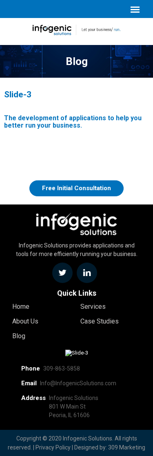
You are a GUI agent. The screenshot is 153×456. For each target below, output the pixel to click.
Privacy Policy (53, 447)
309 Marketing (126, 447)
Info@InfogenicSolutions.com (78, 383)
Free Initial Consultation (76, 188)
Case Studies (99, 321)
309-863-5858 (61, 368)
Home (20, 306)
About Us (25, 321)
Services (93, 306)
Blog (18, 336)
